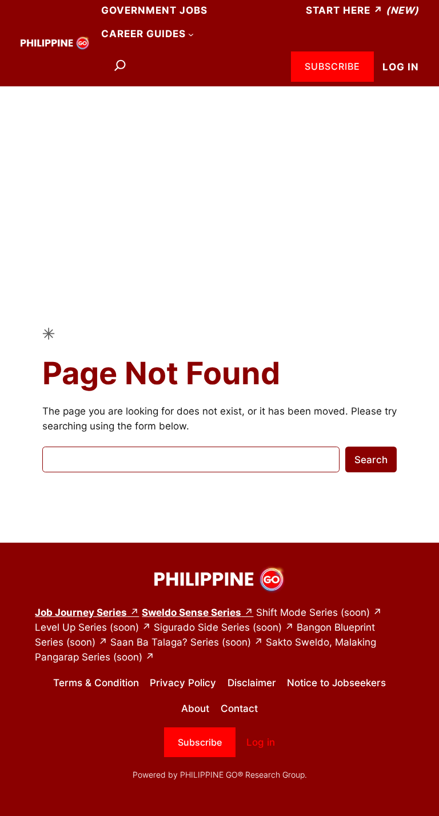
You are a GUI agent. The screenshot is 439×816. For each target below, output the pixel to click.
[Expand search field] (120, 66)
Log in (400, 67)
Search (371, 459)
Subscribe (332, 66)
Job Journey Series (81, 612)
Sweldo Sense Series (191, 612)
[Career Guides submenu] (191, 34)
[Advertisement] (219, 177)
